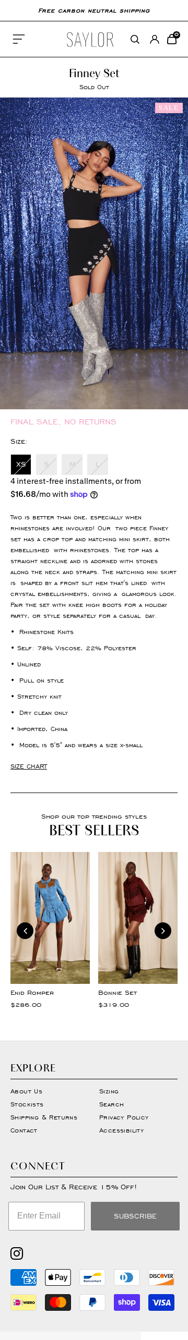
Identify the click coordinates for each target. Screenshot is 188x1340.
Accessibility (121, 1130)
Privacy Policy (124, 1117)
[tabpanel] (94, 253)
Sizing (109, 1091)
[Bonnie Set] (138, 918)
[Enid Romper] (50, 918)
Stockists (27, 1104)
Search (111, 1104)
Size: (19, 441)
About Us (26, 1091)
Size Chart (28, 766)
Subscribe (135, 1216)
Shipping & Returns (43, 1117)
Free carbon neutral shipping (94, 10)
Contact (24, 1130)
